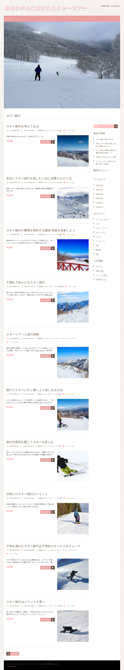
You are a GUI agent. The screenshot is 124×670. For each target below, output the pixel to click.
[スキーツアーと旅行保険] (73, 348)
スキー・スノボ (53, 130)
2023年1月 (99, 207)
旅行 (10, 141)
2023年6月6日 (14, 394)
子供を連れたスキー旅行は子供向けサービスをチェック (43, 546)
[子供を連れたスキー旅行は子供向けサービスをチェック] (73, 560)
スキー (45, 130)
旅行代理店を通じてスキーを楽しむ (30, 442)
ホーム (8, 19)
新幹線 (61, 286)
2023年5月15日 (14, 606)
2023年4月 (99, 194)
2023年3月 (99, 198)
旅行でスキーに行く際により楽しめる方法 (34, 390)
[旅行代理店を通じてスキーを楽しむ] (73, 452)
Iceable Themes (12, 666)
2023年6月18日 (14, 234)
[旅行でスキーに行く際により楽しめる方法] (73, 400)
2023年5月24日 (14, 498)
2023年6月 (99, 185)
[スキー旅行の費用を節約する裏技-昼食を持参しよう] (73, 240)
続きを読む (45, 142)
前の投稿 (14, 654)
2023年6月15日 (14, 286)
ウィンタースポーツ (49, 338)
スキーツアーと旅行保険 (22, 334)
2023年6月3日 (14, 446)
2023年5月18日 (14, 550)
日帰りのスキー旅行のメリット (27, 494)
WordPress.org (101, 280)
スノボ (56, 182)
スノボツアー (100, 241)
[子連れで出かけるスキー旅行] (73, 292)
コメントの (101, 275)
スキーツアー (71, 338)
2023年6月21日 (14, 182)
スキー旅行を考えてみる (22, 126)
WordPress (49, 664)
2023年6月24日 (14, 130)
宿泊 (60, 130)
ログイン (99, 267)
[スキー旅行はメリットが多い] (73, 612)
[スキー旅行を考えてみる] (73, 136)
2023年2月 (99, 203)
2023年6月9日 (14, 338)
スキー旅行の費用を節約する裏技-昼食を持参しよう (40, 230)
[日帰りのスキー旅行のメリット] (73, 504)
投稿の (100, 271)
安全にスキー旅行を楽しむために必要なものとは (39, 178)
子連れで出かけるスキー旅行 (25, 282)
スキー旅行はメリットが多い (25, 602)
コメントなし (70, 130)
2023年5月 (99, 190)
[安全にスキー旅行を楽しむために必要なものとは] (73, 188)
